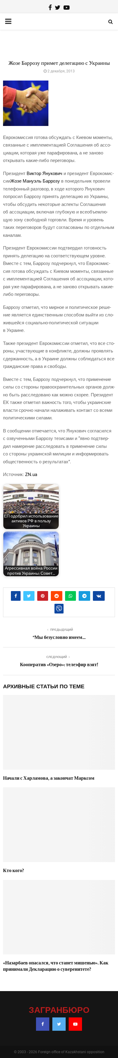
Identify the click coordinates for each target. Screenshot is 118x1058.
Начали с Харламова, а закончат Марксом (48, 778)
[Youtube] (75, 1024)
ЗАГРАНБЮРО (59, 1010)
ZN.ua (31, 474)
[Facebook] (42, 1024)
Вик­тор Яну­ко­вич (44, 173)
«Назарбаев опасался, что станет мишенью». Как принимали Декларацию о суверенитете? (55, 966)
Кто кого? (13, 870)
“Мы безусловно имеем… (59, 637)
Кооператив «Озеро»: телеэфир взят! (59, 664)
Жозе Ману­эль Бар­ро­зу (35, 181)
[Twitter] (59, 1024)
